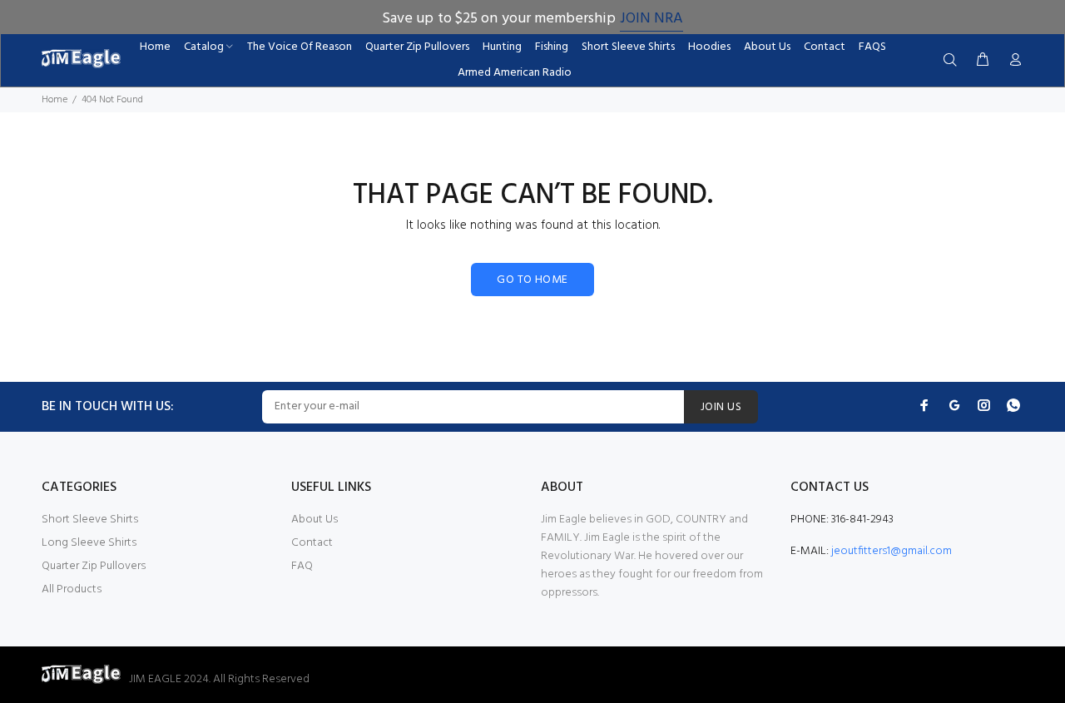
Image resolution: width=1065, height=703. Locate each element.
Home (54, 100)
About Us (314, 519)
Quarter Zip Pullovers (94, 566)
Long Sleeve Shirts (89, 542)
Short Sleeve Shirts (90, 519)
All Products (72, 589)
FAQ (302, 566)
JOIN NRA (651, 19)
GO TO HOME (532, 280)
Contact (312, 542)
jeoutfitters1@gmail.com (891, 551)
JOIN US (721, 407)
